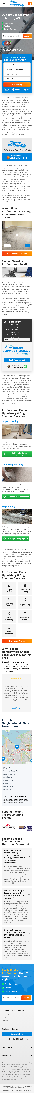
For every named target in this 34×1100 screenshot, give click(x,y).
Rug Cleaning (12, 74)
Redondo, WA (8, 780)
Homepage (6, 1014)
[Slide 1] (14, 714)
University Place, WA (10, 771)
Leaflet (30, 763)
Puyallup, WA (8, 777)
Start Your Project (17, 641)
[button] (17, 747)
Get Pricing (17, 84)
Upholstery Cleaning (15, 69)
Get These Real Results (17, 253)
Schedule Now (17, 1034)
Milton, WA (7, 768)
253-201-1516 (18, 157)
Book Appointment (17, 360)
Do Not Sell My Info (8, 1090)
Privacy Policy (27, 1090)
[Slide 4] (19, 714)
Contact (5, 1021)
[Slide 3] (18, 714)
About (4, 1017)
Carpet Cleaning (13, 65)
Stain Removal (12, 79)
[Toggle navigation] (4, 3)
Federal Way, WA (9, 774)
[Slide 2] (16, 714)
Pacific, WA (7, 789)
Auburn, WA (7, 783)
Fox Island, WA (8, 786)
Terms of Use (18, 1090)
